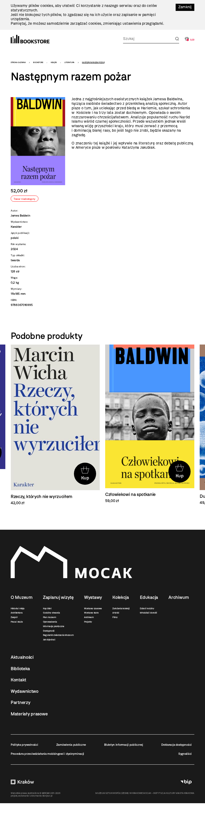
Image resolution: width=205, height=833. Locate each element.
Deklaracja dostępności (176, 745)
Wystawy (93, 597)
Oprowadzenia (50, 621)
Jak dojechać (49, 639)
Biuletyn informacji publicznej (123, 745)
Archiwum (89, 617)
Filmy (115, 617)
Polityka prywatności (24, 745)
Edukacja (149, 597)
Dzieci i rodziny (147, 608)
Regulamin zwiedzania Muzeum (58, 635)
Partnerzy (20, 702)
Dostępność (48, 630)
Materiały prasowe (29, 713)
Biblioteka (20, 668)
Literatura (69, 62)
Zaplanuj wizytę (58, 597)
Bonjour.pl (47, 795)
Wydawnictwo (24, 691)
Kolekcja (120, 597)
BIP (186, 782)
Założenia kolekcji (120, 608)
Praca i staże (17, 621)
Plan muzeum (49, 617)
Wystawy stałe (91, 612)
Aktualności (22, 657)
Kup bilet (47, 608)
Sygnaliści (185, 754)
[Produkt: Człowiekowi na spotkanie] (149, 424)
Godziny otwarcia (51, 612)
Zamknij (185, 7)
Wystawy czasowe (93, 608)
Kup (85, 477)
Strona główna (18, 62)
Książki (54, 62)
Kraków (22, 782)
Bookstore (38, 62)
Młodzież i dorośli (148, 612)
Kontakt (18, 679)
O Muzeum (22, 597)
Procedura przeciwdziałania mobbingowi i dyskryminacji (47, 754)
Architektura (17, 612)
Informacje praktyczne (53, 626)
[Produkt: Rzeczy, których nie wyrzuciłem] (55, 425)
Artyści (115, 612)
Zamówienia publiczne (71, 745)
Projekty (88, 621)
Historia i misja (18, 608)
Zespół (14, 617)
